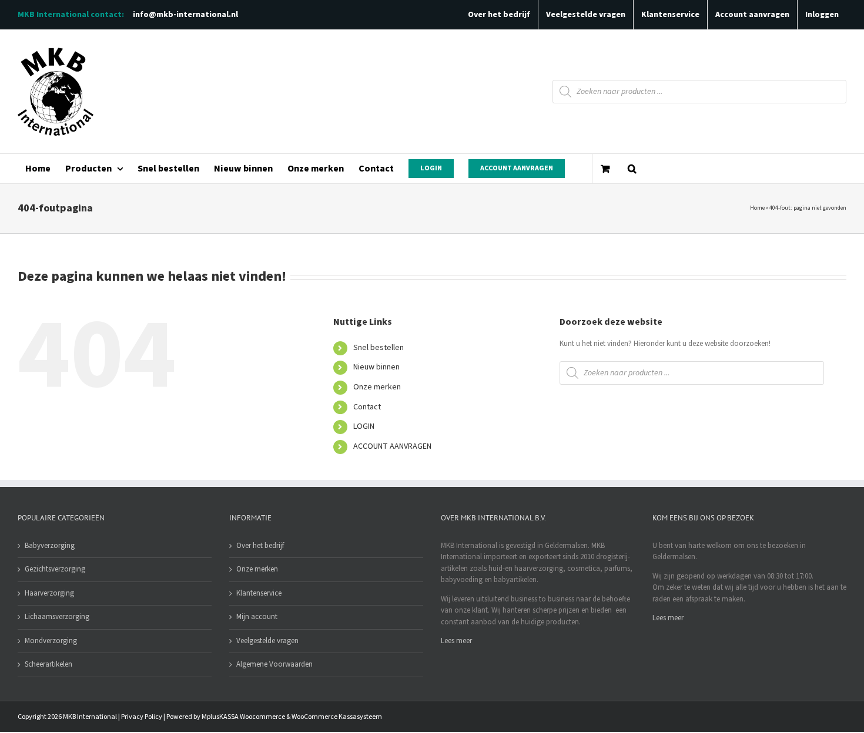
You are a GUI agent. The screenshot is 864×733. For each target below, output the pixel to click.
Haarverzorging (49, 593)
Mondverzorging (51, 641)
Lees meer (456, 641)
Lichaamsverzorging (57, 616)
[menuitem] (38, 168)
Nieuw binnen (376, 367)
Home (757, 208)
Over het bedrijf (260, 545)
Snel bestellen (378, 348)
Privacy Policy (141, 717)
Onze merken (377, 387)
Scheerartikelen (48, 664)
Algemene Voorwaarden (274, 664)
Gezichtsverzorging (55, 569)
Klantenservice (259, 593)
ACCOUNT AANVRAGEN (392, 446)
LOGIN (363, 426)
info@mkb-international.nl (185, 15)
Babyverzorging (50, 545)
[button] (632, 168)
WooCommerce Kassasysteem (337, 717)
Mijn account (256, 616)
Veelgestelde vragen (267, 641)
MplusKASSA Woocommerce (243, 717)
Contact (367, 407)
